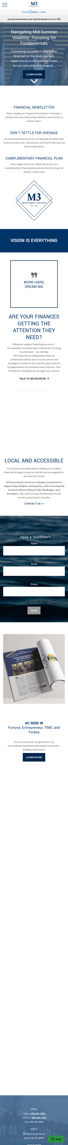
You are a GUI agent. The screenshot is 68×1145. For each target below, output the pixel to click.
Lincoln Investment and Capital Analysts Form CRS (34, 19)
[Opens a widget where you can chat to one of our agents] (56, 1139)
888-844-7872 (39, 1117)
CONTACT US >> (34, 503)
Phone (34, 584)
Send (34, 610)
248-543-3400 (38, 1113)
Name (34, 543)
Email (34, 563)
